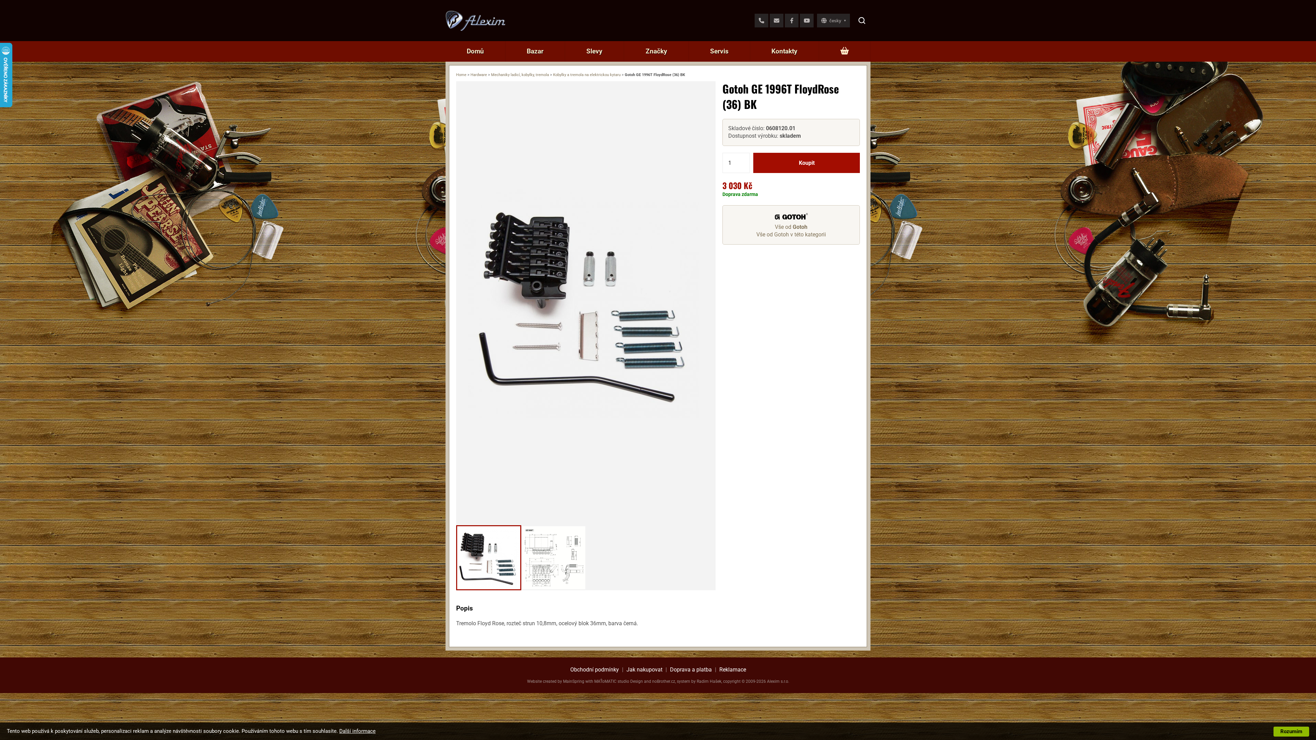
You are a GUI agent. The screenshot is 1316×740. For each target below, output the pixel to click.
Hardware (479, 75)
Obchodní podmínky (594, 669)
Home (461, 75)
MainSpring (573, 681)
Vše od (791, 227)
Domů (475, 51)
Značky (656, 51)
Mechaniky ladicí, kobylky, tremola (520, 75)
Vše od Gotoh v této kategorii (791, 234)
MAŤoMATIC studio (611, 681)
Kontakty (784, 51)
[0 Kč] (844, 51)
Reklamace (732, 669)
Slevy (594, 51)
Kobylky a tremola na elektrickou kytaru (587, 75)
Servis (719, 51)
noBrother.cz (663, 681)
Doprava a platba (691, 669)
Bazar (535, 51)
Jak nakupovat (644, 669)
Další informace (357, 731)
